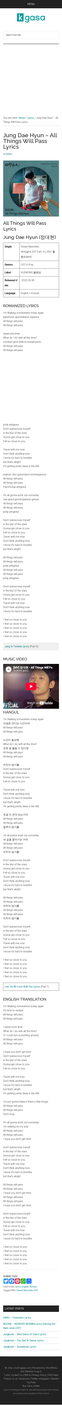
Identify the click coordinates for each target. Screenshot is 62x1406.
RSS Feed (53, 1375)
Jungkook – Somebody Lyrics (19, 1346)
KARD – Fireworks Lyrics (17, 1317)
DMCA (27, 1375)
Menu (31, 4)
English (25, 1286)
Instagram (44, 1378)
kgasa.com (25, 1368)
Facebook (24, 1378)
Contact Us (16, 1375)
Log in (38, 1371)
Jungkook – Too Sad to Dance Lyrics (23, 1340)
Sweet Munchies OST (27, 1290)
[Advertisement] (31, 77)
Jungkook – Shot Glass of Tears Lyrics (24, 1334)
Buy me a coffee (31, 1386)
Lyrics (18, 1286)
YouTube (31, 1382)
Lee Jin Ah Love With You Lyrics (22, 986)
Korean (33, 1286)
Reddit (54, 1378)
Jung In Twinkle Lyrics (17, 646)
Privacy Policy (39, 1375)
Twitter (34, 1378)
